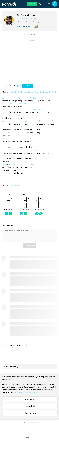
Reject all (30, 406)
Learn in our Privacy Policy (25, 392)
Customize (30, 412)
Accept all (30, 399)
